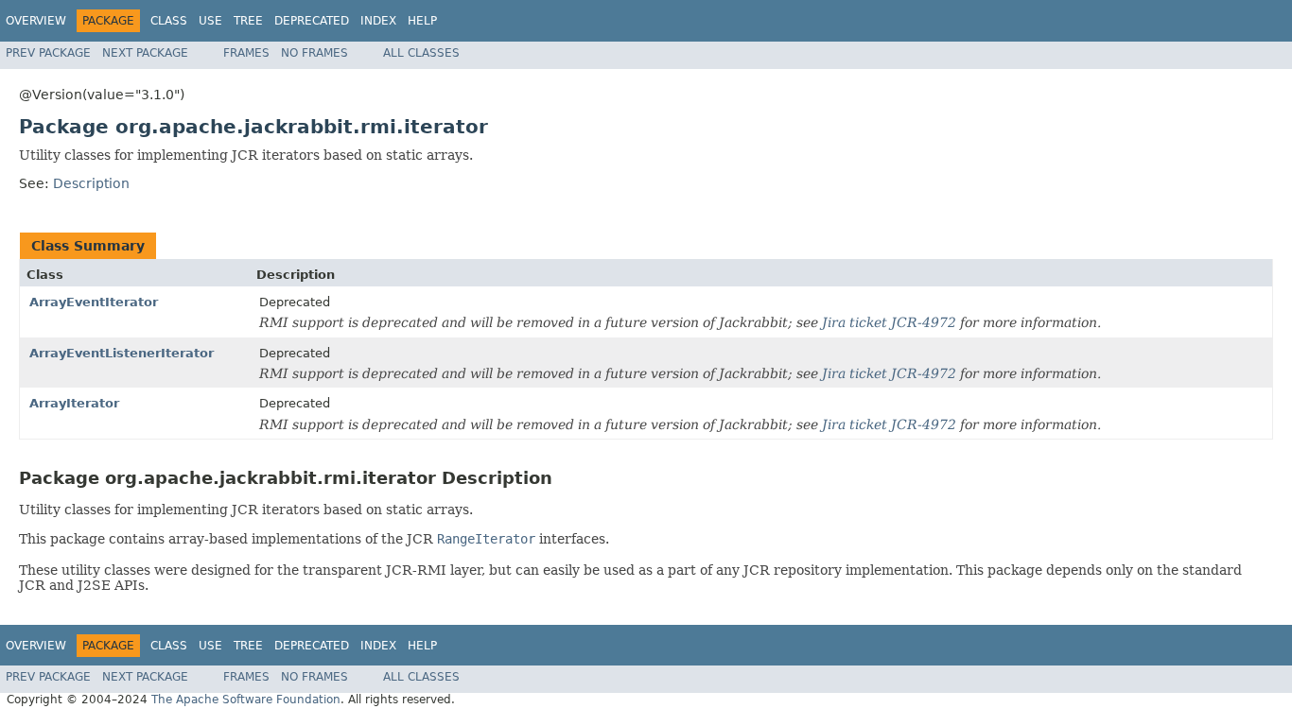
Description (91, 183)
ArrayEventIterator (93, 302)
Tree (248, 20)
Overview (36, 20)
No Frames (314, 53)
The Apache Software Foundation (245, 699)
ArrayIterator (74, 403)
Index (378, 20)
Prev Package (48, 53)
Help (422, 20)
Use (210, 20)
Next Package (145, 53)
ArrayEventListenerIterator (121, 353)
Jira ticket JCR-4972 (889, 322)
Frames (246, 53)
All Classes (421, 53)
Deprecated (311, 20)
